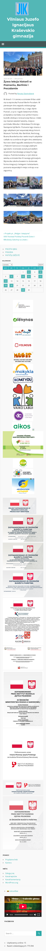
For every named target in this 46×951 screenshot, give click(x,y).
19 (5, 285)
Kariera (8, 862)
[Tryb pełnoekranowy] (39, 915)
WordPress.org (11, 882)
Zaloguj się (9, 873)
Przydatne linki (11, 859)
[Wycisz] (35, 915)
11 (40, 276)
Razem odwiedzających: (17, 946)
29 (23, 290)
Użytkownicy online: (15, 943)
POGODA (9, 252)
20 (11, 285)
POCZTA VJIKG (11, 249)
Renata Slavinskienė (25, 93)
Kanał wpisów (11, 876)
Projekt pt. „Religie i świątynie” (17, 233)
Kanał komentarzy (12, 879)
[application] (23, 906)
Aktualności (18, 79)
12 (5, 281)
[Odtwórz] (7, 915)
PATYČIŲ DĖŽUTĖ (12, 255)
